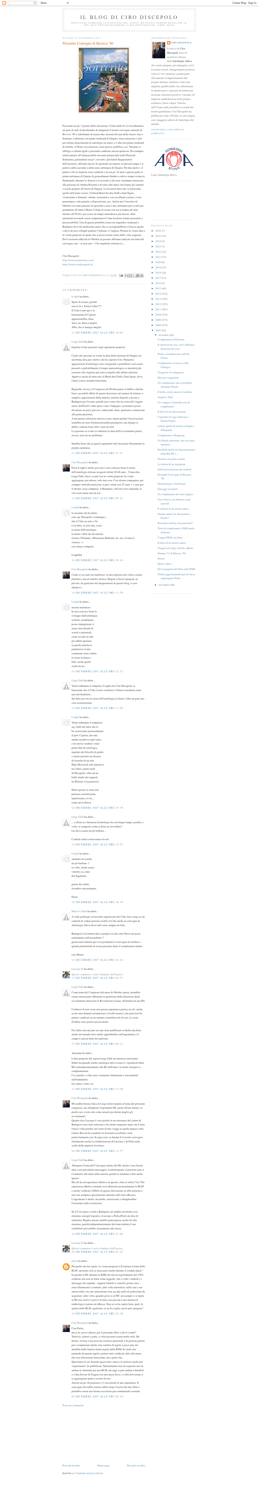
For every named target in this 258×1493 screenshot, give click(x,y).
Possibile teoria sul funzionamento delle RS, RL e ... (176, 451)
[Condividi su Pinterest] (142, 276)
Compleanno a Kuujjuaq (171, 435)
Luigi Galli (78, 341)
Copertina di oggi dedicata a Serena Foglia (173, 419)
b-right (75, 296)
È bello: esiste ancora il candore (175, 392)
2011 (158, 309)
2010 (158, 314)
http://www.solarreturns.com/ (78, 260)
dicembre (164, 335)
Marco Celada (79, 911)
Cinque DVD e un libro (170, 537)
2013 (158, 299)
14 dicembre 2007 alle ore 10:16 (97, 560)
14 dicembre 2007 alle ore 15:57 (97, 844)
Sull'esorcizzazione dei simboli (174, 469)
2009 (158, 320)
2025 (158, 236)
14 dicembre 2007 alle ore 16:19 (97, 902)
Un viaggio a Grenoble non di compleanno (174, 404)
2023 (158, 246)
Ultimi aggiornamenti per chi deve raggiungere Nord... (176, 576)
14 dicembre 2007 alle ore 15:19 (97, 807)
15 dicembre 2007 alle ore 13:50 (97, 1089)
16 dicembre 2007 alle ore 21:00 (97, 1234)
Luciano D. (78, 969)
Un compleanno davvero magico (175, 494)
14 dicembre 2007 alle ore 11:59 (97, 592)
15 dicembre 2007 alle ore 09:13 (97, 1044)
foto (173, 48)
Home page (103, 1465)
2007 (158, 330)
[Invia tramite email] (126, 276)
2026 (158, 230)
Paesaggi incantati (168, 489)
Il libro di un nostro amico (172, 543)
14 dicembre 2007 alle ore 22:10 (97, 960)
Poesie (161, 558)
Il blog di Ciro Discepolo (129, 17)
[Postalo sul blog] (130, 276)
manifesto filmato (176, 57)
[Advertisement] (92, 1435)
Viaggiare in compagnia (171, 372)
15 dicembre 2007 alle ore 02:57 (97, 978)
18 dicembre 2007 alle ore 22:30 (97, 1313)
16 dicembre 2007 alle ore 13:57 (97, 1151)
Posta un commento (73, 1405)
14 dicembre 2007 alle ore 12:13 (97, 671)
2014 (158, 293)
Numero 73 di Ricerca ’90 (172, 553)
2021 (158, 257)
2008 (158, 325)
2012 (158, 304)
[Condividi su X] (134, 276)
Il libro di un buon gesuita (172, 411)
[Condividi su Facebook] (138, 276)
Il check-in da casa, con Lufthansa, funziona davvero (176, 346)
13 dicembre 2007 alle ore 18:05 (97, 332)
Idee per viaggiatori (168, 377)
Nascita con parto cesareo (171, 459)
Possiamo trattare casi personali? (175, 523)
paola (75, 1261)
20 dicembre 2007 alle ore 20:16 (97, 1396)
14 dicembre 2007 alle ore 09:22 (97, 498)
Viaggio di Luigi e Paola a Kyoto (175, 548)
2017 (158, 278)
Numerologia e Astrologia (172, 483)
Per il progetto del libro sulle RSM (176, 569)
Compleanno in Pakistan (171, 339)
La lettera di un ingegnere (172, 464)
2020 (158, 262)
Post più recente (71, 1465)
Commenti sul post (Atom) (88, 1473)
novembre (164, 585)
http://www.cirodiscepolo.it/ (77, 264)
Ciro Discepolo (80, 462)
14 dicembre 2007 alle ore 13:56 (97, 708)
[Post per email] (121, 275)
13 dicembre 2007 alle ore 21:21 (97, 453)
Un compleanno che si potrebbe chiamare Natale (175, 385)
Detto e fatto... (165, 564)
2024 (158, 241)
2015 (158, 288)
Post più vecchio (136, 1465)
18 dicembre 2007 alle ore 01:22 (97, 1252)
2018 (158, 272)
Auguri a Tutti (165, 397)
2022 (158, 251)
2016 (158, 283)
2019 (158, 267)
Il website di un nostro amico (173, 508)
